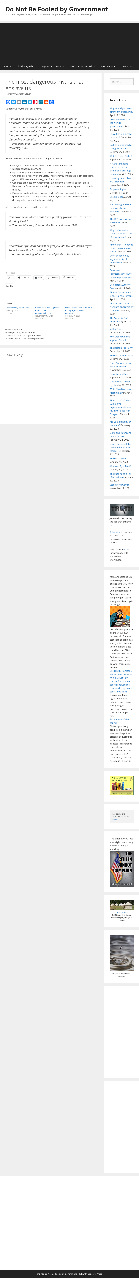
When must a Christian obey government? (27, 338)
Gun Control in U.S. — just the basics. (25, 335)
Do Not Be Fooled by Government (56, 9)
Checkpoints (116, 196)
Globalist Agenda (25, 66)
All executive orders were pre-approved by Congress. (122, 307)
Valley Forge (116, 329)
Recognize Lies (108, 66)
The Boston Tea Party (121, 347)
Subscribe (115, 532)
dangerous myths (16, 332)
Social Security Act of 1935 (17, 307)
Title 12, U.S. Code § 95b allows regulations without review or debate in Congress (120, 407)
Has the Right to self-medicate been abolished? (121, 208)
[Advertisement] (69, 42)
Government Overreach (81, 66)
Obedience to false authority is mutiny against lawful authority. (78, 310)
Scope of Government (51, 66)
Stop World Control (120, 484)
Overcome (128, 66)
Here (114, 819)
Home (6, 66)
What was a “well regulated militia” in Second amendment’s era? (47, 310)
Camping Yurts (122, 912)
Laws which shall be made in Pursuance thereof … (120, 447)
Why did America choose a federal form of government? (121, 234)
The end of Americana (121, 355)
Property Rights (118, 189)
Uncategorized (15, 329)
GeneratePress (95, 1273)
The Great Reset (118, 458)
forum (126, 549)
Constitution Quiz (119, 374)
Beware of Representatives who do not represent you (121, 274)
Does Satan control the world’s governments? (120, 123)
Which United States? (121, 156)
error (35, 332)
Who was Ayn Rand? (120, 466)
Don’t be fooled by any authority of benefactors (119, 259)
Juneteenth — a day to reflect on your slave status (121, 248)
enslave (28, 332)
